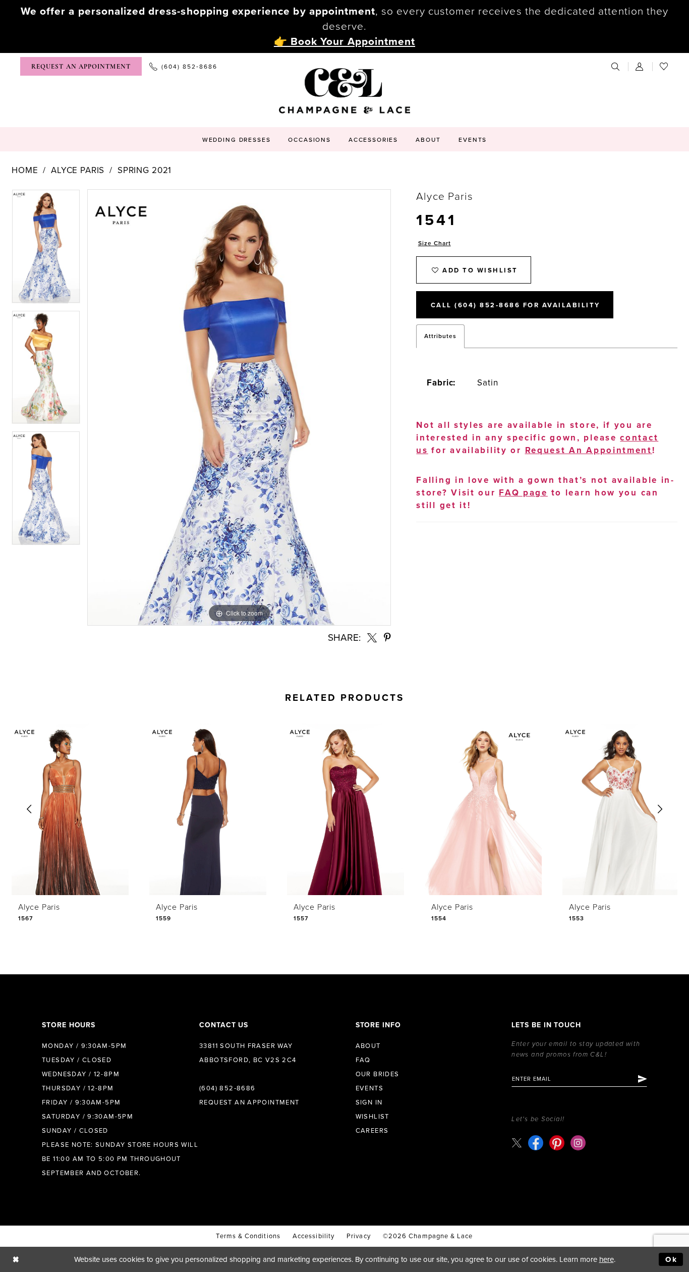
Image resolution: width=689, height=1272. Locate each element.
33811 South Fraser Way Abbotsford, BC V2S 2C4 (248, 1053)
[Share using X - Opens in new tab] (372, 637)
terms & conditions (248, 1236)
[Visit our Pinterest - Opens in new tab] (556, 1142)
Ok (671, 1259)
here (606, 1259)
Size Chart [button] (434, 243)
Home (25, 170)
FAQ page (523, 492)
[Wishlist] (664, 66)
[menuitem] (81, 66)
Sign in (369, 1102)
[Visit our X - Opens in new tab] (516, 1142)
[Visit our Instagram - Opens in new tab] (578, 1142)
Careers (372, 1131)
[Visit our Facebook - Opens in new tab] (535, 1142)
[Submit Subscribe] (642, 1079)
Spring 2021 (144, 170)
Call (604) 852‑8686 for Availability (515, 305)
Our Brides (377, 1074)
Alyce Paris (77, 170)
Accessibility (313, 1236)
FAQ (363, 1060)
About (368, 1046)
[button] (640, 66)
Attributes (440, 336)
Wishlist (372, 1117)
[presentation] (70, 809)
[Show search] (616, 66)
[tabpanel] (46, 249)
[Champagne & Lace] (344, 91)
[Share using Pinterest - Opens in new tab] (387, 637)
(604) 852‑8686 (227, 1088)
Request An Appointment (588, 450)
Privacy (359, 1236)
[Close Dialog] (16, 1259)
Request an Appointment (249, 1102)
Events (369, 1088)
